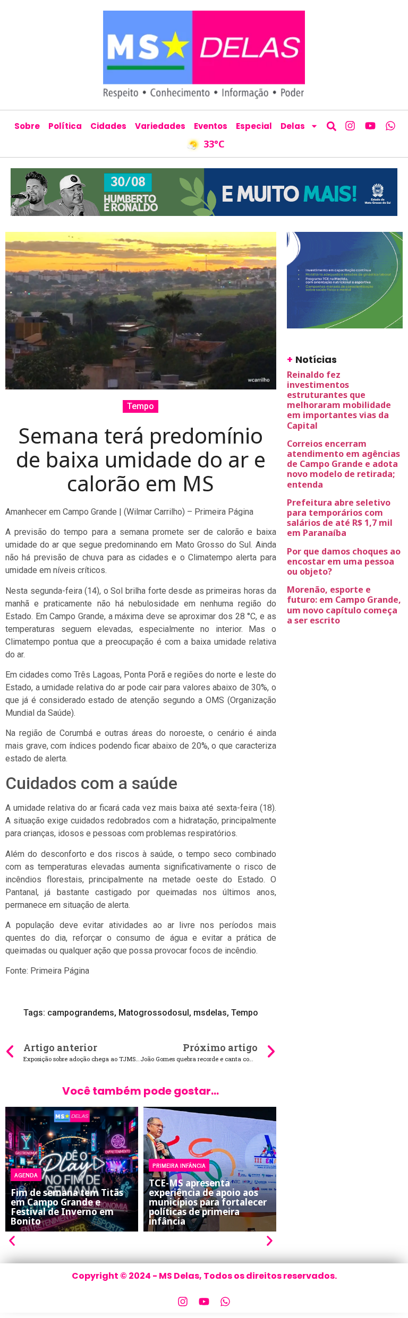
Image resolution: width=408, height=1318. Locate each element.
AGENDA (26, 1174)
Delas (292, 126)
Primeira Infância (179, 1165)
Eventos (210, 126)
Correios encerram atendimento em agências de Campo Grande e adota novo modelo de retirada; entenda (343, 464)
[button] (331, 126)
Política (65, 126)
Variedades (160, 126)
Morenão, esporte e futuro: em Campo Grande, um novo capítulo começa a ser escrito (344, 605)
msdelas (210, 1013)
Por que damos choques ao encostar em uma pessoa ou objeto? (344, 561)
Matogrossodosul (153, 1013)
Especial (254, 126)
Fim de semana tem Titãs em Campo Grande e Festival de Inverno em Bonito (67, 1206)
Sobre (27, 126)
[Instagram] (350, 125)
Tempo (140, 406)
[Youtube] (370, 125)
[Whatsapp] (390, 125)
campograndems (80, 1013)
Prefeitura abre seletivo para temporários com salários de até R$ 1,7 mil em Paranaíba (340, 518)
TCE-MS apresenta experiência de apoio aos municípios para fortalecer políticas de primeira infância (208, 1202)
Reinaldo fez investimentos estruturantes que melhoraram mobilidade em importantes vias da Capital (339, 400)
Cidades (108, 126)
